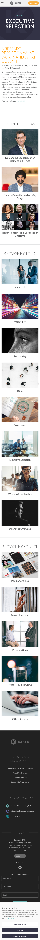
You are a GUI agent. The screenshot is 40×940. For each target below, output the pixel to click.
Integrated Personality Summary (23, 811)
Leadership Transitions (20, 782)
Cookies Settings (20, 924)
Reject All (20, 930)
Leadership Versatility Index (22, 806)
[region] (20, 921)
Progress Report (17, 816)
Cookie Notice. (10, 919)
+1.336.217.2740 (20, 850)
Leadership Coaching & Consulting (20, 768)
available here (24, 101)
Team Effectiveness (20, 773)
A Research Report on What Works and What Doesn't (19, 54)
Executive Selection (20, 777)
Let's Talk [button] (33, 3)
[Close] (37, 905)
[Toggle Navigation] (2, 3)
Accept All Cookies (20, 936)
